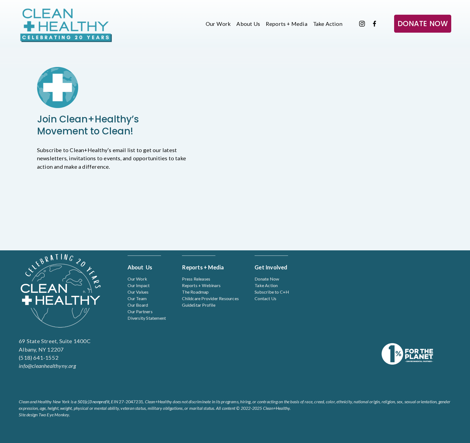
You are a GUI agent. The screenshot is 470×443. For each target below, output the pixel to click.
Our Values (138, 291)
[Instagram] (362, 23)
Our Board (138, 304)
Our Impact (139, 285)
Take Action (327, 23)
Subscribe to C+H (272, 291)
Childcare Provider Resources (210, 298)
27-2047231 (127, 401)
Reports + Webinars (201, 285)
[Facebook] (374, 23)
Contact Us (265, 298)
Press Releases (196, 278)
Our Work (218, 23)
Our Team (137, 298)
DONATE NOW (423, 24)
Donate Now (267, 278)
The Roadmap (195, 291)
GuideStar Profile (198, 304)
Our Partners (140, 311)
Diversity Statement (147, 318)
